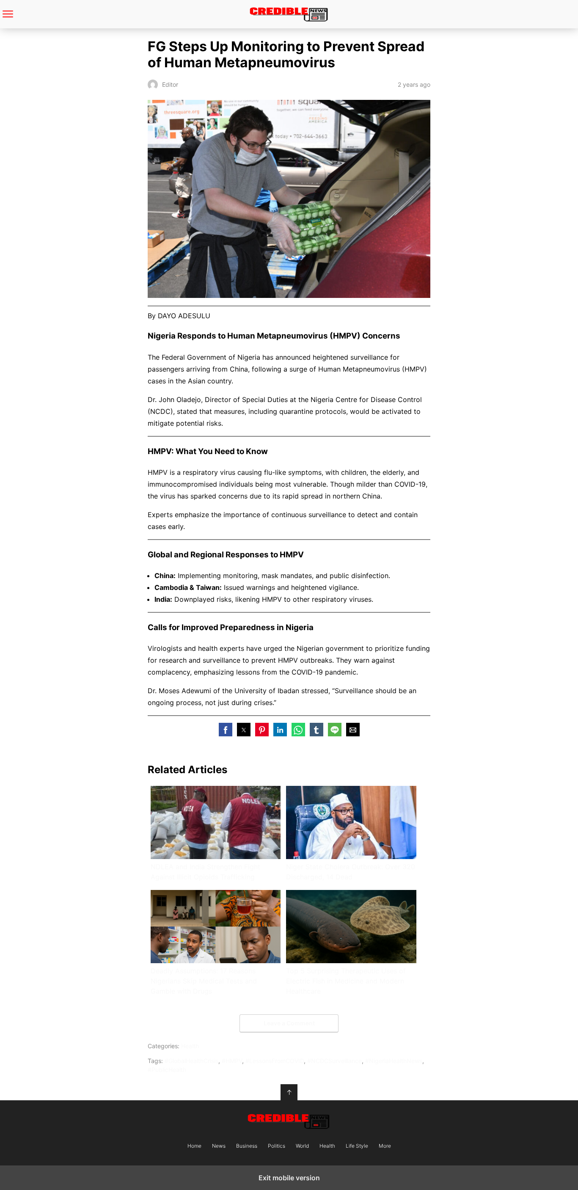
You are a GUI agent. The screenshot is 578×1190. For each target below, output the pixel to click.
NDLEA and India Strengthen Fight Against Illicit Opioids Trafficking (205, 871)
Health (190, 1046)
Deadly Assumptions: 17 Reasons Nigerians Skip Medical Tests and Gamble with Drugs (204, 981)
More (385, 1146)
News (219, 1146)
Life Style (357, 1146)
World (302, 1146)
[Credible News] (289, 1121)
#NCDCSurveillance (334, 1060)
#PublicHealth (167, 1069)
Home (194, 1146)
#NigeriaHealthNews (393, 1060)
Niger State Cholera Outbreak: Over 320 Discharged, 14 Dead (350, 871)
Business (246, 1146)
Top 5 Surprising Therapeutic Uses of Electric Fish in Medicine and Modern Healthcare (346, 981)
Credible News (289, 14)
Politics (276, 1146)
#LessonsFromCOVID (274, 1060)
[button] (225, 729)
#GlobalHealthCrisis (191, 1060)
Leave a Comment (289, 1023)
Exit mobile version (289, 1177)
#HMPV (232, 1060)
